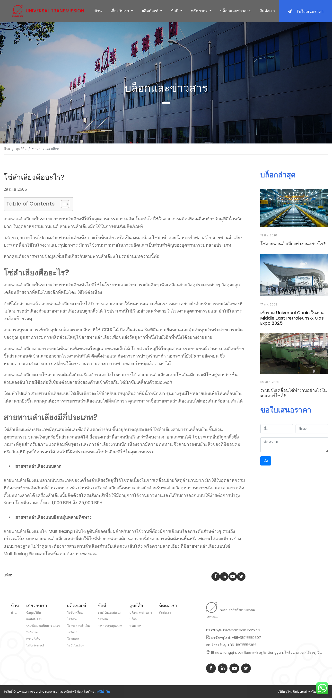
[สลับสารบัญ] (62, 204)
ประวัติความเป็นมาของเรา (43, 626)
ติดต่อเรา (267, 11)
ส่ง (265, 461)
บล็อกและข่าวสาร (235, 11)
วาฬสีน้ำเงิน (102, 691)
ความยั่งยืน (33, 639)
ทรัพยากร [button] (200, 11)
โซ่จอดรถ (73, 639)
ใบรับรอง (32, 632)
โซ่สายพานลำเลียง (78, 626)
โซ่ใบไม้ (72, 632)
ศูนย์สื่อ (21, 148)
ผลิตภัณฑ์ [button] (150, 11)
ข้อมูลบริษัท (33, 612)
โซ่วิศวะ (72, 619)
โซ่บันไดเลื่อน (75, 645)
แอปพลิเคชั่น (34, 619)
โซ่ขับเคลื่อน (75, 612)
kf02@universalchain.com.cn (235, 630)
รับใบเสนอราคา (310, 11)
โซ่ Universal (35, 645)
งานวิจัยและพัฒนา (109, 612)
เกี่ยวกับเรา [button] (120, 11)
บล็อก (133, 619)
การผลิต (103, 619)
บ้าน (98, 11)
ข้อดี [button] (175, 11)
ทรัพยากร (135, 626)
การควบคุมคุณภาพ (110, 626)
